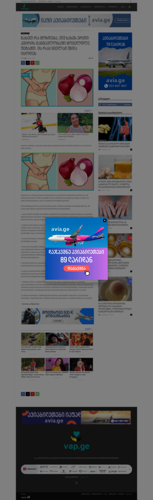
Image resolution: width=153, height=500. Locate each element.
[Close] (105, 220)
